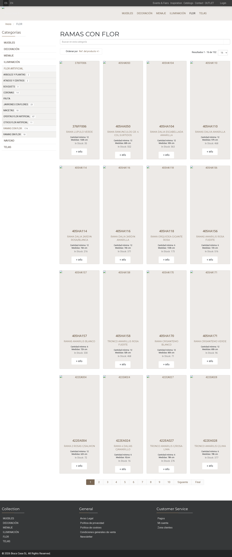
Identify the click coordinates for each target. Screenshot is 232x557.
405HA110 (210, 126)
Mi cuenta (163, 523)
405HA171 (210, 336)
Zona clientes (165, 527)
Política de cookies (90, 527)
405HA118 (166, 231)
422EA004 (79, 440)
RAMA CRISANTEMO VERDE (210, 341)
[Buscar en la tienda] (226, 41)
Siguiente (183, 482)
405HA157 (79, 336)
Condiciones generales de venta (98, 532)
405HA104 (166, 126)
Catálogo (188, 3)
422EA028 (210, 440)
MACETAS (10, 110)
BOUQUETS (10, 86)
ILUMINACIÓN (178, 13)
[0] (225, 13)
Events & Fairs (161, 3)
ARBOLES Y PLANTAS (16, 74)
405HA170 (166, 336)
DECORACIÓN (144, 13)
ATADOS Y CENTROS (15, 80)
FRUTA (6, 98)
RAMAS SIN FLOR (14, 134)
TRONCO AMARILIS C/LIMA (210, 446)
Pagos (161, 518)
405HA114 (79, 231)
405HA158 (123, 336)
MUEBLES (127, 13)
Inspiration (176, 3)
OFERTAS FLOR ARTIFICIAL (19, 116)
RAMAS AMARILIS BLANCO (79, 341)
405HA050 (123, 126)
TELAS (203, 13)
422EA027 (166, 440)
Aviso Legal (86, 518)
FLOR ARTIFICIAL (13, 68)
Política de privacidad (92, 523)
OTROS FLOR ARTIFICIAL (18, 122)
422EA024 (123, 440)
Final (197, 482)
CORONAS (10, 92)
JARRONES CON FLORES (18, 104)
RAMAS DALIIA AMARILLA (210, 131)
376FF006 (79, 126)
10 (168, 482)
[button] (220, 3)
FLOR (192, 13)
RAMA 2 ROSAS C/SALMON (79, 446)
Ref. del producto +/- (89, 51)
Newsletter (86, 536)
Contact (199, 3)
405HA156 (210, 231)
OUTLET (209, 3)
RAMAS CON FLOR (15, 128)
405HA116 (123, 231)
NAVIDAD (9, 140)
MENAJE (161, 13)
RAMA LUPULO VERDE (79, 131)
